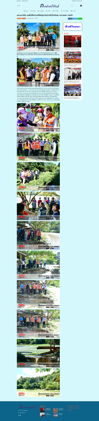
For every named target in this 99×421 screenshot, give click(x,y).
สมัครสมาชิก (25, 0)
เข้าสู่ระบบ (19, 0)
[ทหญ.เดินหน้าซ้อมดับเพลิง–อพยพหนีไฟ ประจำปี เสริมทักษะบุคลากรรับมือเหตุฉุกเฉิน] (72, 57)
